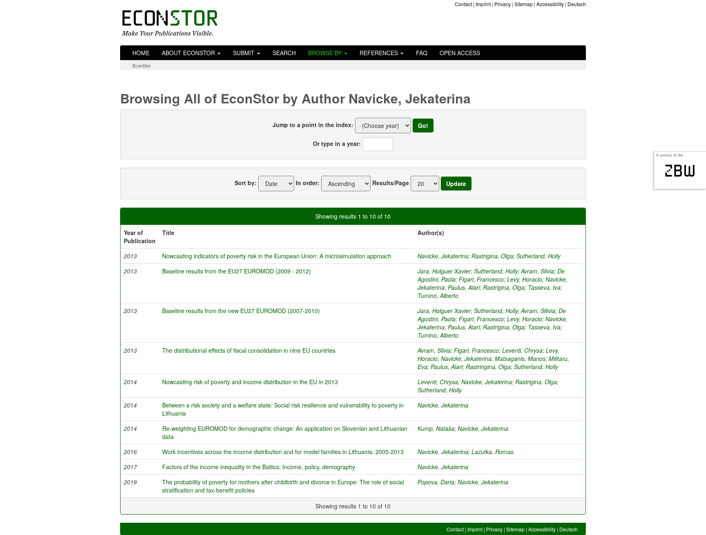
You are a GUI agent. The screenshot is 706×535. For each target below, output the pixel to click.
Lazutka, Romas (492, 452)
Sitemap (523, 3)
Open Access (460, 53)
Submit (244, 53)
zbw (680, 171)
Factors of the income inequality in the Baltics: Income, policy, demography (258, 467)
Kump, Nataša (436, 428)
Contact (463, 3)
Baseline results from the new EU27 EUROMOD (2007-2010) (241, 311)
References (380, 53)
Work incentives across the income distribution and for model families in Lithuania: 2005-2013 (283, 452)
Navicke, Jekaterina (443, 256)
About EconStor (189, 53)
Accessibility (550, 3)
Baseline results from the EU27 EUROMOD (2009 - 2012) (236, 271)
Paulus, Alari (464, 287)
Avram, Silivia (538, 311)
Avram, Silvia (537, 271)
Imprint (483, 3)
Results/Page (390, 183)
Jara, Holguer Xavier (444, 271)
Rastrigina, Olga (492, 256)
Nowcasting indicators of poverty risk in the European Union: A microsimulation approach (276, 256)
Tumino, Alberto (438, 295)
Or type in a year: (337, 143)
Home (141, 53)
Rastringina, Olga (488, 367)
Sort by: (246, 183)
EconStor (141, 65)
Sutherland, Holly (538, 256)
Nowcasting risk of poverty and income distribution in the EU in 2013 (250, 382)
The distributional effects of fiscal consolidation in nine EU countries (248, 350)
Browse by (325, 53)
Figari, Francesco (481, 279)
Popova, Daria (436, 482)
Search (284, 53)
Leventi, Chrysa (522, 350)
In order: (307, 183)
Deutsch (576, 3)
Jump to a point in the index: (313, 125)
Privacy (502, 3)
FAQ (421, 53)
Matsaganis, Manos (520, 358)
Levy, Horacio (524, 279)
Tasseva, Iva (544, 287)
